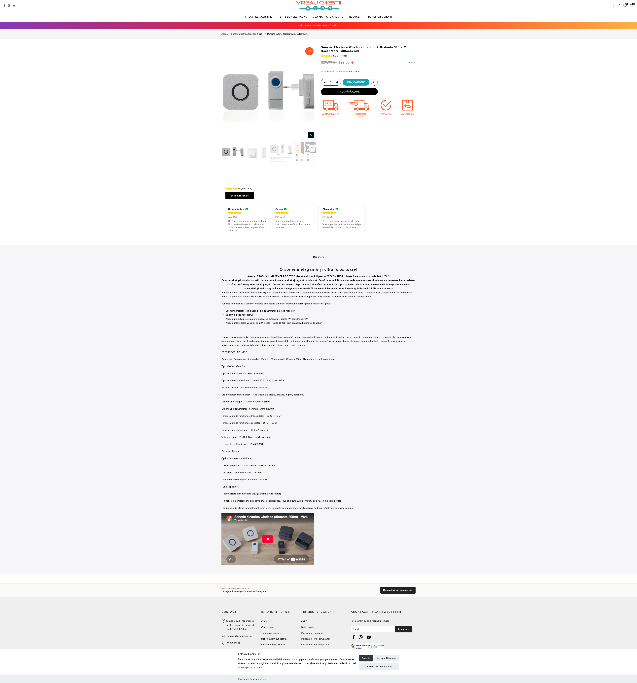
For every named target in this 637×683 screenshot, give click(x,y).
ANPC (304, 621)
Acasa (224, 34)
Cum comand (268, 627)
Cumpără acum (349, 91)
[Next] (310, 92)
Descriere (318, 257)
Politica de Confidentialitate (252, 679)
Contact (265, 621)
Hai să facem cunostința (273, 638)
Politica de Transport (312, 633)
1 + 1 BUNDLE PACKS (293, 16)
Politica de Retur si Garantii (315, 638)
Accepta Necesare (386, 658)
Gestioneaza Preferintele (379, 666)
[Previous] (227, 92)
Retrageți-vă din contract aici (398, 590)
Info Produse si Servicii (273, 644)
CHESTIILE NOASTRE (258, 16)
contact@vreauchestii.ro (239, 636)
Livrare (338, 71)
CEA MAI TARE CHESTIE (328, 16)
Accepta (366, 658)
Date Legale (307, 627)
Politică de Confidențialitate (315, 644)
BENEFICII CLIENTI (380, 16)
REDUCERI (355, 16)
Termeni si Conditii (271, 633)
